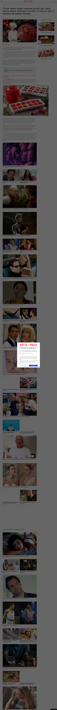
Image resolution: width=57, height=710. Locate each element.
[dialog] (28, 355)
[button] (28, 355)
